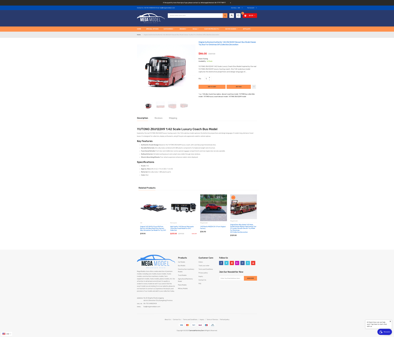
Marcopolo (173, 223)
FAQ (200, 284)
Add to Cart (212, 86)
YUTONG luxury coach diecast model (216, 96)
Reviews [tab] (159, 118)
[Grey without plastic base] (214, 195)
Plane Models (182, 285)
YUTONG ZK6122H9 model (237, 96)
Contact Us (202, 280)
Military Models (183, 288)
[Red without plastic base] (212, 195)
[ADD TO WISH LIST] (159, 231)
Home (139, 34)
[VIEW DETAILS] (155, 231)
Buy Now (239, 86)
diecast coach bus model (230, 94)
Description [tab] (142, 118)
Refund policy (224, 319)
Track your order (204, 266)
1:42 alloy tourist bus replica (211, 94)
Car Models (181, 262)
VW (141, 223)
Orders (201, 262)
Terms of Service (212, 319)
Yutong (205, 59)
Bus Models (181, 266)
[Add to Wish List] (254, 87)
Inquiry (201, 276)
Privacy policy (203, 273)
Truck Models (182, 275)
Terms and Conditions (206, 269)
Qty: (200, 78)
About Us (168, 319)
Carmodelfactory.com (196, 330)
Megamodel (204, 223)
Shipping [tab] (173, 118)
